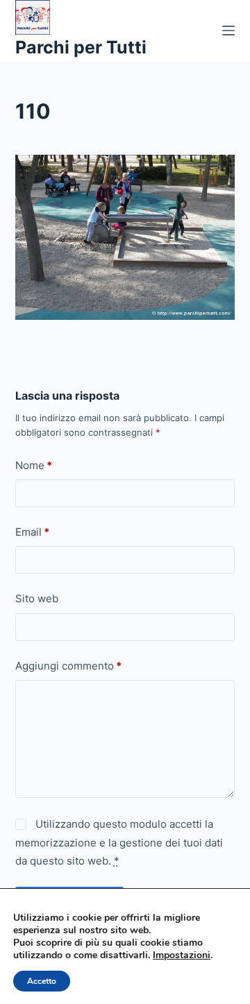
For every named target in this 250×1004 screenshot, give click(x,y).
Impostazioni (181, 955)
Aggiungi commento (68, 665)
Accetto (41, 981)
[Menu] (228, 30)
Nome (33, 465)
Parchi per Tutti (81, 47)
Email (32, 531)
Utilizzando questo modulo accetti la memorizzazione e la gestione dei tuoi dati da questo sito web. (119, 842)
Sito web (36, 598)
